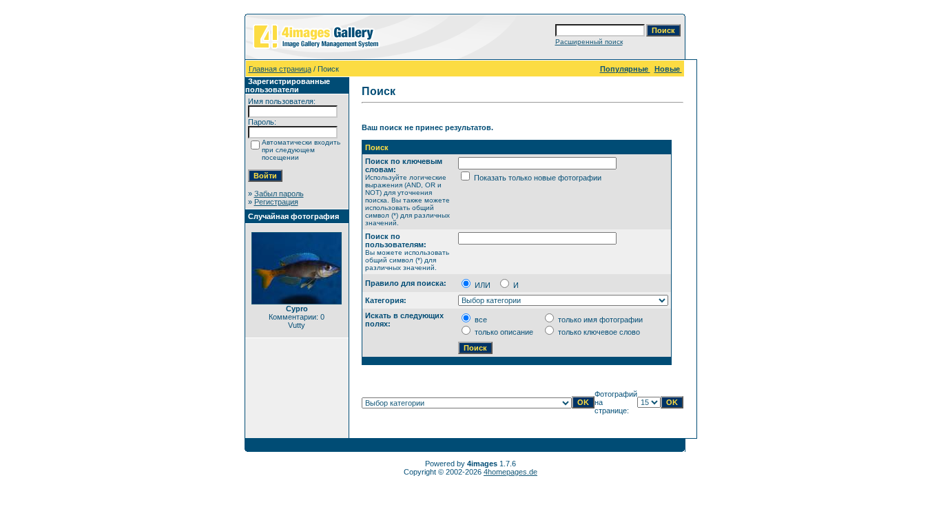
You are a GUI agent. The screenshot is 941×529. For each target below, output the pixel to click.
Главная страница (280, 69)
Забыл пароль (279, 193)
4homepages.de (510, 472)
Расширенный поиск (589, 41)
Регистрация (276, 202)
